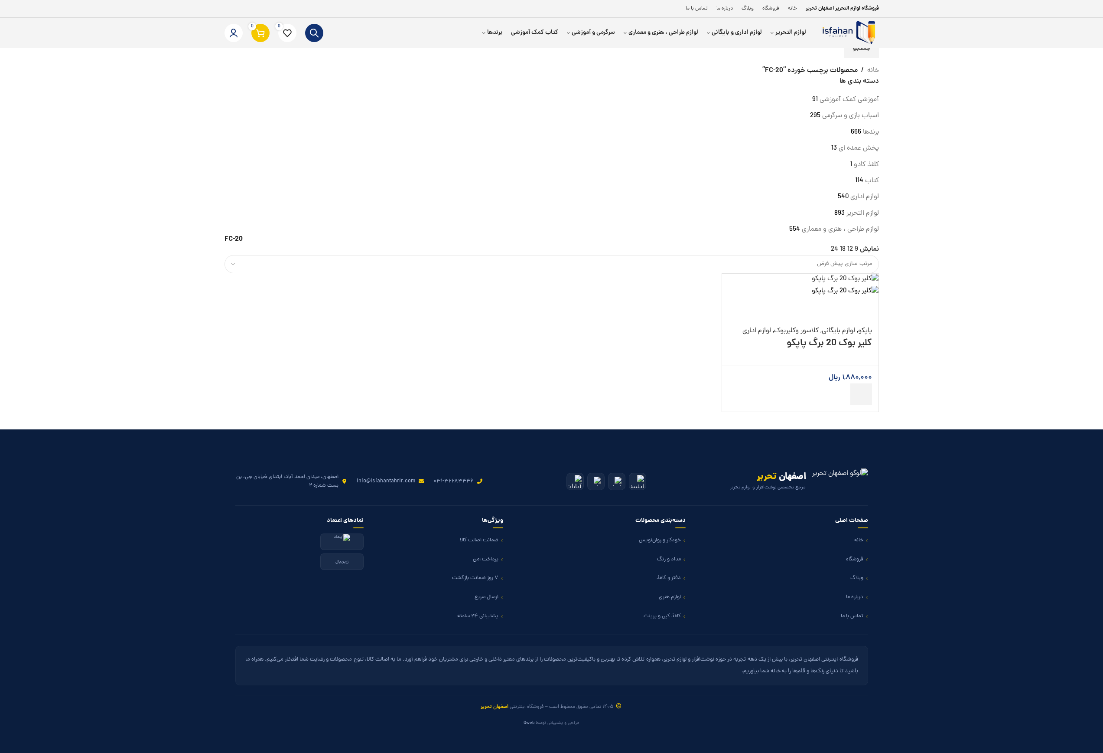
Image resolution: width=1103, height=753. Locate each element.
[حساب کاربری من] (233, 33)
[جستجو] (314, 33)
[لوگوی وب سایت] (847, 33)
